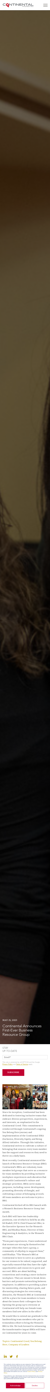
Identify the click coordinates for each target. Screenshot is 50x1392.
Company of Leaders (18, 1344)
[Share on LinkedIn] (5, 1357)
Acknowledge (15, 1385)
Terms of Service (22, 1064)
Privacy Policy (7, 1064)
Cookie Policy (31, 1371)
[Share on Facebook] (17, 1357)
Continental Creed (20, 1341)
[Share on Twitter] (11, 1357)
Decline (35, 1385)
